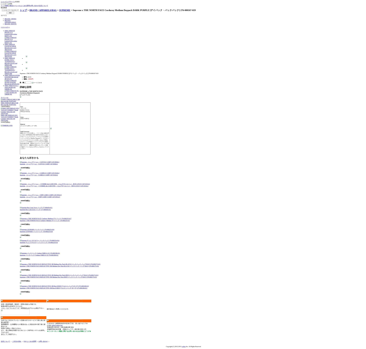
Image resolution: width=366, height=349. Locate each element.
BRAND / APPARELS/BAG (10, 21)
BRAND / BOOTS (10, 24)
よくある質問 (25, 5)
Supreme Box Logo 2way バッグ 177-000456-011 (35, 209)
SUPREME (64, 10)
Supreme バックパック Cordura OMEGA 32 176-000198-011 (39, 255)
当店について (43, 5)
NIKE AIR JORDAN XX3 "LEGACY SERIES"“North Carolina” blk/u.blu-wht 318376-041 (9, 117)
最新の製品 (9, 5)
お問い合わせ (34, 5)
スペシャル (17, 5)
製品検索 (4, 7)
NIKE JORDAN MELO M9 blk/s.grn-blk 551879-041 (9, 103)
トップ (3, 5)
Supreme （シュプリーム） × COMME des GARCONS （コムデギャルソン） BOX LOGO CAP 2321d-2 (54, 186)
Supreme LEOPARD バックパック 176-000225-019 (36, 231)
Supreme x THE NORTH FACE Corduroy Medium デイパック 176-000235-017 (45, 220)
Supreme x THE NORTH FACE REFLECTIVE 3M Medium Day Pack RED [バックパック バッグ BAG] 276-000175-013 (58, 277)
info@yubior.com (57, 325)
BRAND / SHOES (10, 19)
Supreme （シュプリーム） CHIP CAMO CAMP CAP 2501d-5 (40, 197)
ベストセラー (5, 27)
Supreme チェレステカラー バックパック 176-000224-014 (39, 242)
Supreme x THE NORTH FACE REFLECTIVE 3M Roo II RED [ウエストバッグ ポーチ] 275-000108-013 (53, 288)
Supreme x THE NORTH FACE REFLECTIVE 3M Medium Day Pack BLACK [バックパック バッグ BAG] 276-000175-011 (59, 266)
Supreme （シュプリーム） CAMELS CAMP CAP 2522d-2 (39, 175)
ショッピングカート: (8, 1)
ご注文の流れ (16, 341)
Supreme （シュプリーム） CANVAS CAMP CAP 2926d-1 (39, 164)
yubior (184, 346)
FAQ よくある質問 (30, 341)
